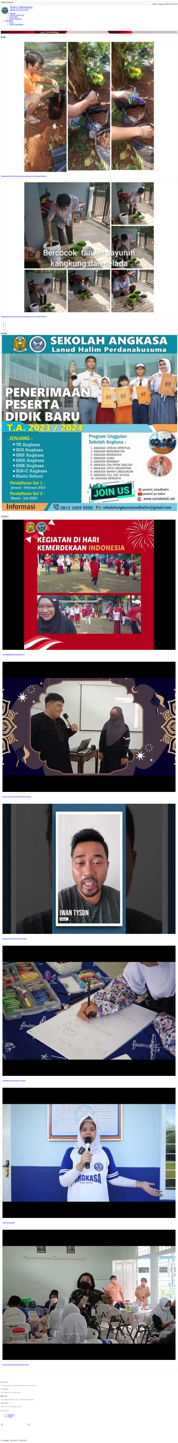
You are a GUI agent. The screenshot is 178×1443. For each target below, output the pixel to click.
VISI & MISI (13, 17)
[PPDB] (89, 510)
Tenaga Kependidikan (16, 24)
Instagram (10, 1415)
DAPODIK (9, 21)
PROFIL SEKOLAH (17, 15)
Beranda (13, 13)
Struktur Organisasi (15, 19)
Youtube (10, 1416)
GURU (11, 22)
